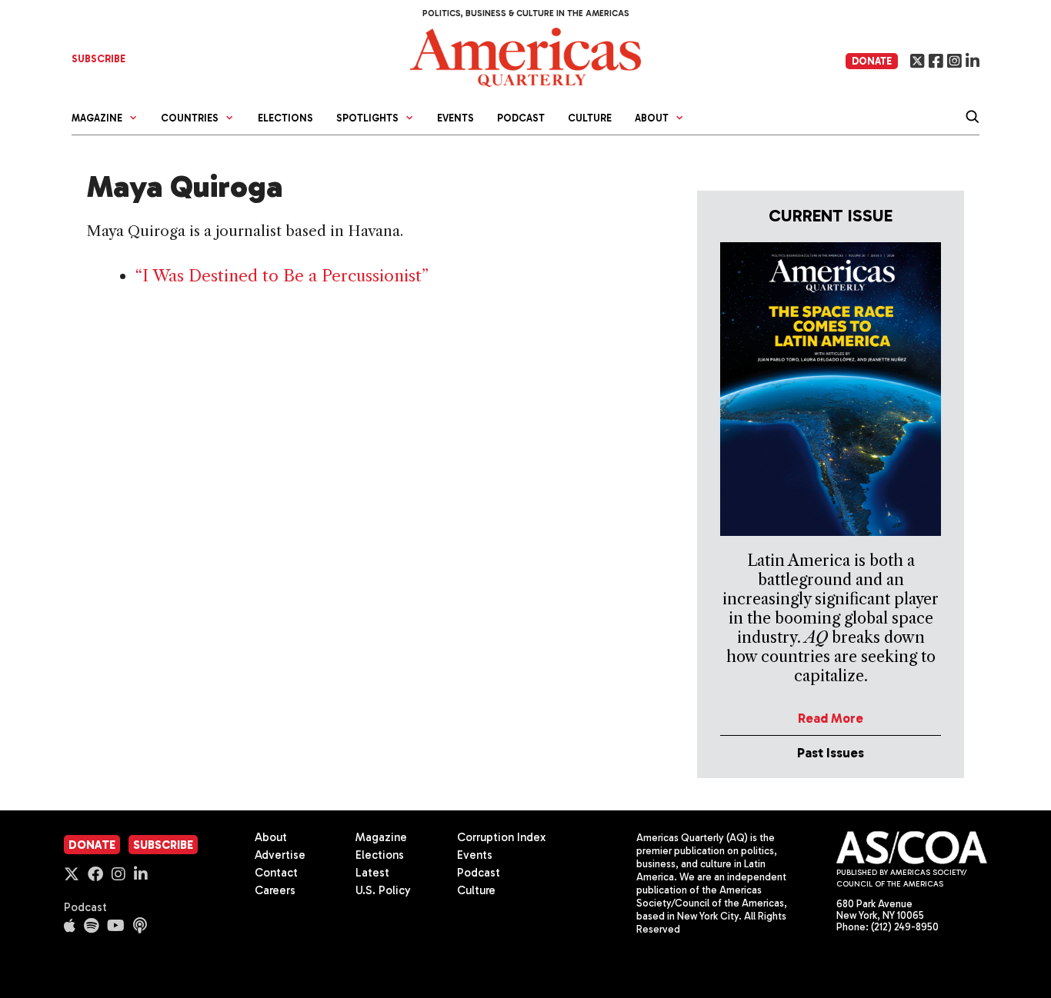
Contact (276, 873)
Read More (830, 718)
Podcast (521, 118)
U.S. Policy (383, 890)
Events (455, 118)
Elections (285, 118)
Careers (275, 890)
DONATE (872, 61)
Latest (372, 873)
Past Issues (830, 752)
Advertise (280, 855)
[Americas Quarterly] (525, 55)
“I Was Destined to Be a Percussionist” (282, 275)
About (271, 837)
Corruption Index (501, 837)
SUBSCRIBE (98, 59)
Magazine (381, 837)
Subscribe (163, 845)
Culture (590, 118)
